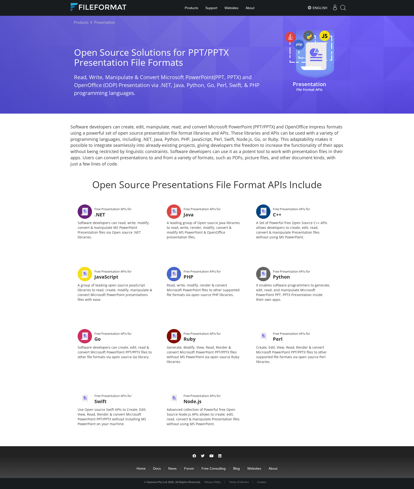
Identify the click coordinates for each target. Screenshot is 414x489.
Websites (231, 8)
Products (191, 8)
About (250, 8)
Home (141, 468)
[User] (335, 8)
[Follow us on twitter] (203, 456)
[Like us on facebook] (194, 456)
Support (211, 8)
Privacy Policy (212, 482)
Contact (261, 482)
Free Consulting (213, 468)
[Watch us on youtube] (211, 456)
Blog (236, 468)
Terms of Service (239, 482)
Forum (189, 468)
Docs (157, 468)
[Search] (343, 8)
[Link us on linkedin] (220, 456)
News (172, 468)
